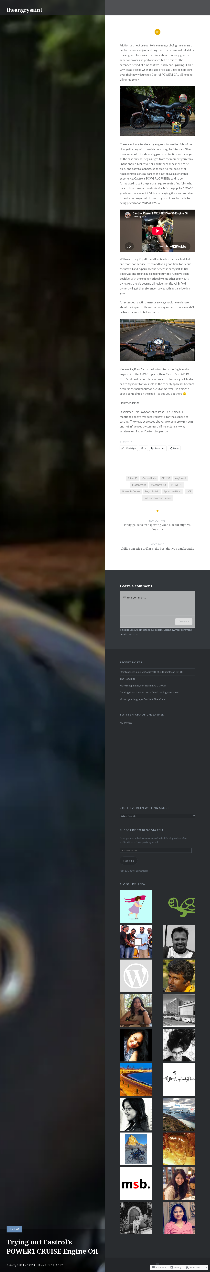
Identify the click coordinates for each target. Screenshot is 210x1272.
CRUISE (165, 478)
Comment (184, 621)
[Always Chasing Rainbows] (136, 1219)
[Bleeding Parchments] (136, 1046)
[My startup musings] (136, 942)
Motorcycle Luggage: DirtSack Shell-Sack (142, 699)
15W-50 (132, 478)
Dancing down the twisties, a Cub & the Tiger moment (149, 692)
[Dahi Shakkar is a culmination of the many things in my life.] (136, 977)
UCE (189, 491)
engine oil (180, 478)
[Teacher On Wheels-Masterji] (136, 1149)
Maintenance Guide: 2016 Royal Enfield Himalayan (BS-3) (151, 671)
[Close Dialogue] (136, 907)
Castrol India (149, 478)
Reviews (14, 1229)
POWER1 (176, 484)
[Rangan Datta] (179, 977)
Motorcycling (158, 484)
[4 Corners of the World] (179, 942)
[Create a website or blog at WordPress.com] (157, 1264)
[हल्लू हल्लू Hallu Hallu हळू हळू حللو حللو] (179, 907)
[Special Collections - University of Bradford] (179, 1011)
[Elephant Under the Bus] (179, 1149)
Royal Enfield (152, 491)
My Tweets (126, 722)
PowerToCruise (131, 491)
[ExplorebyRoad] (179, 1080)
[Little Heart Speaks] (179, 1115)
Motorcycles (139, 484)
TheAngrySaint (29, 1265)
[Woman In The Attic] (179, 1046)
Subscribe (128, 860)
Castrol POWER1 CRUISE (167, 74)
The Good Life (127, 678)
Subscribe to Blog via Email (143, 830)
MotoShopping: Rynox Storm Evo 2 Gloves (143, 685)
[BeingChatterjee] (136, 1115)
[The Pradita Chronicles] (179, 1184)
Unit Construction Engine (157, 497)
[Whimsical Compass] (136, 1011)
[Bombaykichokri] (136, 1080)
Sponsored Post (172, 491)
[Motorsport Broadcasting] (136, 1184)
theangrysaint (24, 10)
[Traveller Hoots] (179, 1219)
